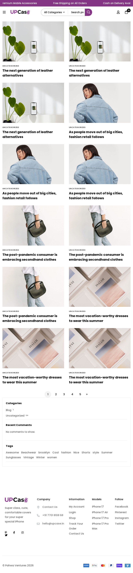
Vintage (28, 457)
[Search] (88, 12)
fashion (66, 452)
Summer (106, 452)
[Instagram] (22, 532)
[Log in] (118, 12)
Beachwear (28, 452)
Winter (40, 457)
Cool (55, 452)
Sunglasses (13, 457)
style (96, 452)
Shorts (86, 452)
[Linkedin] (6, 532)
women (52, 457)
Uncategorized (15, 415)
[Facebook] (14, 532)
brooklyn (44, 452)
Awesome (12, 452)
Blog (8, 410)
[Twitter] (6, 535)
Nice (76, 452)
